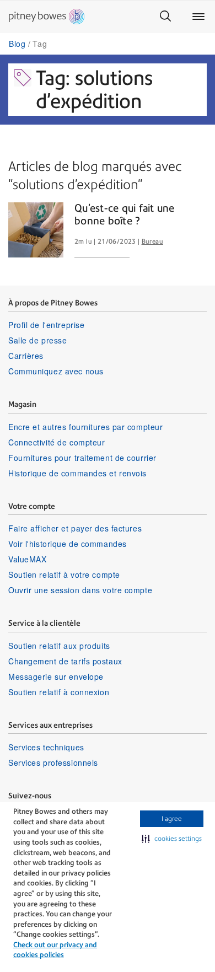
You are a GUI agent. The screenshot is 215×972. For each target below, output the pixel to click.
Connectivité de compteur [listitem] (56, 442)
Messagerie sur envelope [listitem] (56, 676)
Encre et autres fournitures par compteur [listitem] (85, 427)
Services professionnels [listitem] (53, 762)
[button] (171, 838)
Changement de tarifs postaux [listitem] (65, 661)
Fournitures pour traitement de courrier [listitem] (82, 458)
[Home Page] (46, 16)
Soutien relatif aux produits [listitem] (59, 646)
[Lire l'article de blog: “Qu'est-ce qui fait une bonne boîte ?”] (35, 229)
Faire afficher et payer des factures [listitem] (75, 528)
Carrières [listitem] (26, 356)
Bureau (152, 241)
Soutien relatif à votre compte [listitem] (64, 574)
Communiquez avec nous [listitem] (56, 371)
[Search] (165, 16)
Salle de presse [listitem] (37, 340)
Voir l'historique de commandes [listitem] (67, 544)
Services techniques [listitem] (46, 747)
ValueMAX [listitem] (27, 559)
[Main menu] (198, 16)
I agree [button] (172, 819)
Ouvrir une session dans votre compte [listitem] (80, 590)
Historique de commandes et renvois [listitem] (77, 473)
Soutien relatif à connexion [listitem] (58, 692)
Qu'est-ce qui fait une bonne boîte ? (124, 214)
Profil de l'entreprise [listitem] (46, 325)
